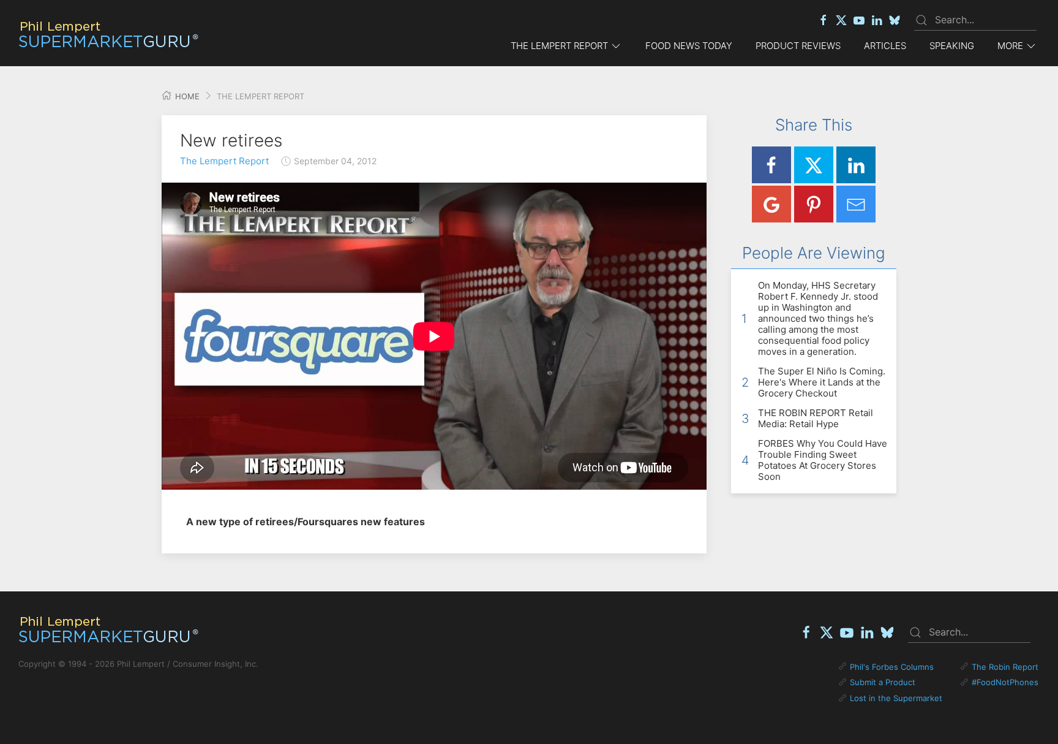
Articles (885, 45)
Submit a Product (882, 682)
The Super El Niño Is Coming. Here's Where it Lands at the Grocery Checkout (821, 382)
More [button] (1010, 45)
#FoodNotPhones (1005, 682)
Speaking (951, 45)
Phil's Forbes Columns (892, 667)
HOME (186, 96)
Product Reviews (798, 45)
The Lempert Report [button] (559, 45)
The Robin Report (1005, 667)
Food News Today (688, 45)
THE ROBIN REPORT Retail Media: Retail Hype (815, 418)
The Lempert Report (224, 161)
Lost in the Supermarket (896, 698)
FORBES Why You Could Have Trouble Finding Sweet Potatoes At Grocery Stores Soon (822, 460)
